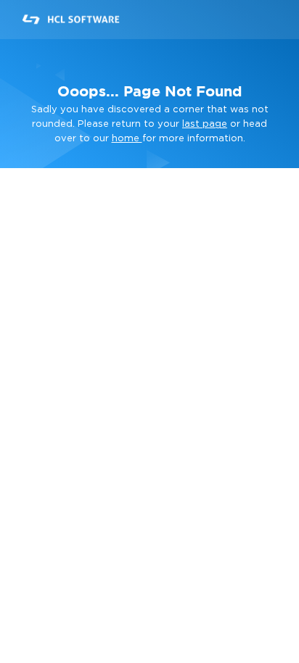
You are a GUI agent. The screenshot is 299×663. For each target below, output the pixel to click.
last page (204, 124)
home (127, 138)
